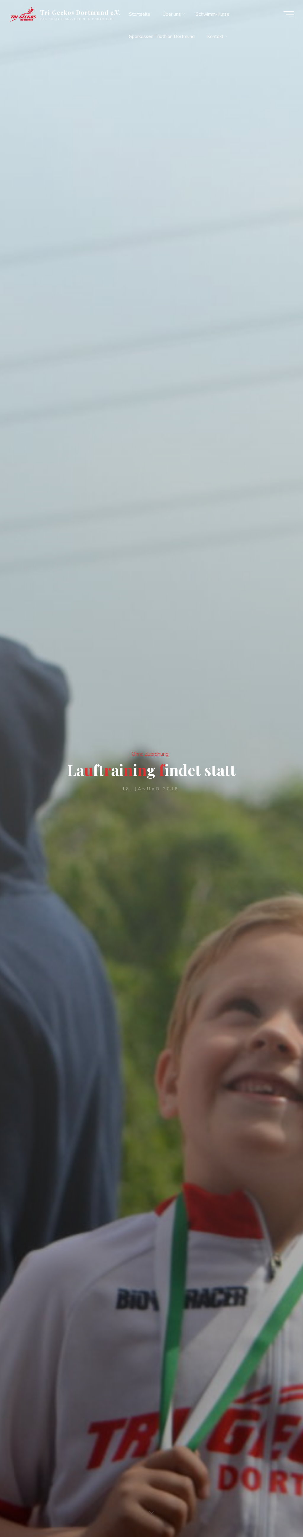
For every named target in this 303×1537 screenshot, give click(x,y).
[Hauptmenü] (288, 14)
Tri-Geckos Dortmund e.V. (80, 12)
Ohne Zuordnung (150, 754)
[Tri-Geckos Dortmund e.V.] (22, 14)
